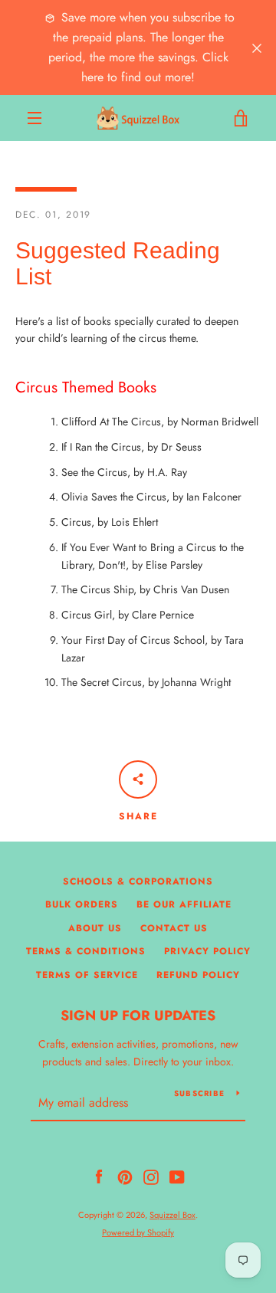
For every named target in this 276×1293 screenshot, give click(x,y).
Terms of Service (87, 975)
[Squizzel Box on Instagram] (151, 1175)
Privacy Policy (207, 951)
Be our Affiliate (184, 904)
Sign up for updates (138, 1016)
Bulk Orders (81, 904)
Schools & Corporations (138, 881)
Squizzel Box (173, 1215)
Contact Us (174, 928)
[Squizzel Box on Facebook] (99, 1175)
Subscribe (199, 1093)
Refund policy (198, 975)
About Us (95, 928)
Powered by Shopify (138, 1232)
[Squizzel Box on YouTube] (177, 1175)
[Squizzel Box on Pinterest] (125, 1175)
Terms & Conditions (86, 951)
